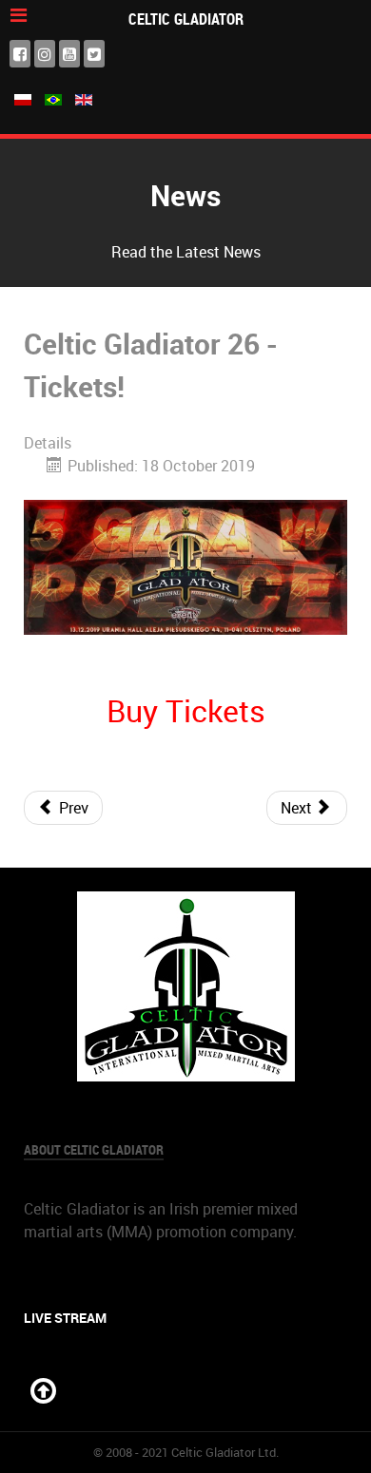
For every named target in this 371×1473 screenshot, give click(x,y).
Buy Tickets (186, 710)
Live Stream (65, 1318)
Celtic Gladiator (186, 19)
